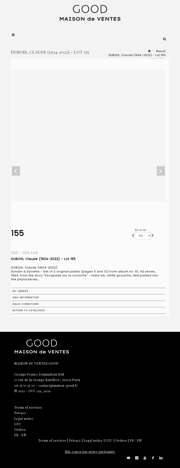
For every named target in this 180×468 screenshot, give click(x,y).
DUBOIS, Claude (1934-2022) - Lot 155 (137, 55)
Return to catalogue (29, 310)
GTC (17, 424)
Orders (20, 429)
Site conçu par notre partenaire (90, 452)
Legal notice (23, 419)
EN (24, 435)
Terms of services (28, 407)
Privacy (20, 413)
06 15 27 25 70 (24, 385)
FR (16, 435)
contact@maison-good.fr (58, 385)
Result (161, 51)
